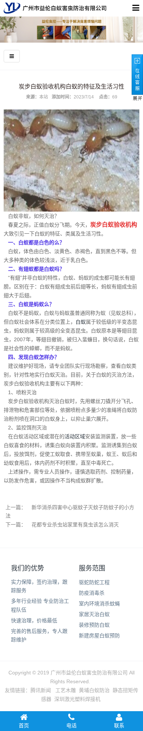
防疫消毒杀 (91, 593)
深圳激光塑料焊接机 (77, 699)
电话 (71, 725)
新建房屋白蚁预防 (99, 635)
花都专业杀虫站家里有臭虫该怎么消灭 (75, 524)
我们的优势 (27, 568)
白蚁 (81, 322)
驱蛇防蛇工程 (94, 582)
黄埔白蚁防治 (94, 690)
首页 (24, 725)
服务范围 (92, 568)
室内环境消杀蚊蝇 (99, 603)
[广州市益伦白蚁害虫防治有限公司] (55, 8)
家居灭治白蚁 (94, 614)
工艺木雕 (65, 690)
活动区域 (75, 436)
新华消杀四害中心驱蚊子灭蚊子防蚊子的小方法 (70, 511)
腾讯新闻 (40, 690)
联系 (119, 725)
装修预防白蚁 (94, 625)
